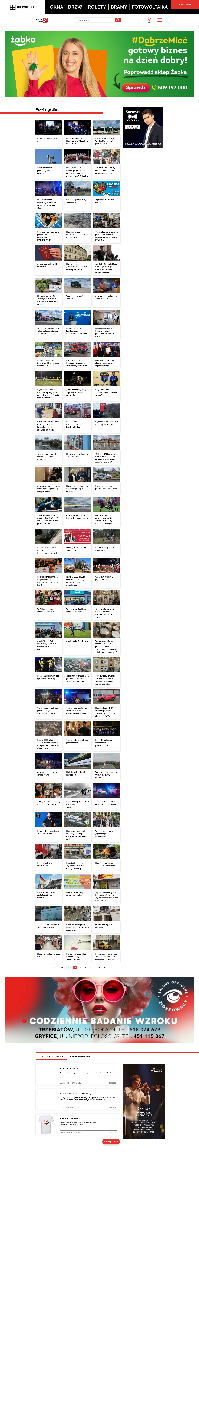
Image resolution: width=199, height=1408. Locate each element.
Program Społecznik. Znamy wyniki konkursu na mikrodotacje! (48, 363)
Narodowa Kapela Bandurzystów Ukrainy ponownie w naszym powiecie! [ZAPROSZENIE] (77, 171)
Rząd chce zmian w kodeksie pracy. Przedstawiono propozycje (77, 331)
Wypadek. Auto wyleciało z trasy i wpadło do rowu (106, 423)
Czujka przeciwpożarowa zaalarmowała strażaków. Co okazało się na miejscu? (77, 710)
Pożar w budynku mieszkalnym (44, 864)
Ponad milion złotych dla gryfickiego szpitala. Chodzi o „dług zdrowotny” (77, 866)
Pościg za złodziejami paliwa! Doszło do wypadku (106, 487)
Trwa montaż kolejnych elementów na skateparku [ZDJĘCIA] (48, 456)
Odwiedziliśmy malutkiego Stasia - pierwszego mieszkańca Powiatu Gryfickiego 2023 (106, 268)
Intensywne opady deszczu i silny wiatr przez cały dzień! (77, 804)
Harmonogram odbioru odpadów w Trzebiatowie (105, 864)
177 (103, 967)
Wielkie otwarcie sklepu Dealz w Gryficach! (76, 610)
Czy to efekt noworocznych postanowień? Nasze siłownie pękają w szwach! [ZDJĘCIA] (106, 235)
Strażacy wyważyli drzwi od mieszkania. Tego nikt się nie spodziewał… (48, 489)
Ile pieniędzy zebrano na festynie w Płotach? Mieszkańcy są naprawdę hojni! (47, 580)
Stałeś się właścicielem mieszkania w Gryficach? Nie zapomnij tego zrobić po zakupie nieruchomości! (48, 519)
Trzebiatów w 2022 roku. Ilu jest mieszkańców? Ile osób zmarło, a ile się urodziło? (77, 678)
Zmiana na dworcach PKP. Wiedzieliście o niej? (48, 925)
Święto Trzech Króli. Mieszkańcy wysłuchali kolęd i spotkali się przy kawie (46, 645)
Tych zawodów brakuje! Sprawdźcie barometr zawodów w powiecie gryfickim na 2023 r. (105, 679)
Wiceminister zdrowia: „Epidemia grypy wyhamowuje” (104, 833)
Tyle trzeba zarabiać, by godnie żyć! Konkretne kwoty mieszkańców (105, 170)
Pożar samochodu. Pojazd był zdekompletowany (48, 677)
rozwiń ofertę (185, 4)
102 (89, 967)
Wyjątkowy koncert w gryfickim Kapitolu (104, 578)
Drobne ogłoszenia (51, 1056)
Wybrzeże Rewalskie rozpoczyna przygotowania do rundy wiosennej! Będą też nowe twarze (48, 393)
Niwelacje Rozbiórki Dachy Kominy (75, 1093)
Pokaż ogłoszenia (111, 1141)
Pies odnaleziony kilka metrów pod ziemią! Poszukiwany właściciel (47, 550)
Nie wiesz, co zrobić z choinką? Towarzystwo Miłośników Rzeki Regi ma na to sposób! (48, 300)
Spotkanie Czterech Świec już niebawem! (77, 741)
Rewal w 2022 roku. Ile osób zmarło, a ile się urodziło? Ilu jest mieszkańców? (75, 580)
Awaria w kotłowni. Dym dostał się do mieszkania (105, 802)
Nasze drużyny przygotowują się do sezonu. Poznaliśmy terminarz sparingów (103, 519)
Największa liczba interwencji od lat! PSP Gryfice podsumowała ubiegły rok (46, 203)
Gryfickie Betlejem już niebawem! (104, 925)
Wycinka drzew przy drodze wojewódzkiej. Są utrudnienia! (106, 775)
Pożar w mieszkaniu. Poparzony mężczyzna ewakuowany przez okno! (76, 363)
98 (70, 967)
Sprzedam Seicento (69, 1068)
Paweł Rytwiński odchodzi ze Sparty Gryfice (48, 832)
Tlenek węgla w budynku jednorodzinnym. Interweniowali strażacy (47, 710)
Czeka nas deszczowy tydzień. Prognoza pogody (77, 516)
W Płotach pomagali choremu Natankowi (45, 610)
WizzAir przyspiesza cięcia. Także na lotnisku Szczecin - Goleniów (48, 331)
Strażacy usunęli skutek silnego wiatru (47, 773)
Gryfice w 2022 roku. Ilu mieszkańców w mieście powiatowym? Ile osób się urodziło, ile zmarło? (106, 457)
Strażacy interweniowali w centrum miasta (106, 297)
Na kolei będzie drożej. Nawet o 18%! (75, 773)
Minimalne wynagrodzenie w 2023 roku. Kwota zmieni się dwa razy (77, 927)
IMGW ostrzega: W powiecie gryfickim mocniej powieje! (48, 170)
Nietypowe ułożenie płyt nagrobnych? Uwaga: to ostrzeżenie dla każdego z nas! (77, 834)
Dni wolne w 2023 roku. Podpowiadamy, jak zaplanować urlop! (76, 956)
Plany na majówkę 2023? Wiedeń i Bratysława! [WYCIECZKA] (105, 141)
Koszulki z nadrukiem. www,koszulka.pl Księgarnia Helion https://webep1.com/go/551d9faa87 (78, 1123)
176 (98, 967)
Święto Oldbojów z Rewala (77, 641)
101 (84, 967)
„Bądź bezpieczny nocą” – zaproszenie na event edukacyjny (77, 392)
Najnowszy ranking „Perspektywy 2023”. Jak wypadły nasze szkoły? (76, 267)
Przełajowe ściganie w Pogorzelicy (104, 548)
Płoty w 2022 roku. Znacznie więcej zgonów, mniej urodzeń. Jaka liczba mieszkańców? (48, 744)
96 (62, 967)
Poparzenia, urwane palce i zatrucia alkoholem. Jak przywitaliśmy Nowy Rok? (106, 956)
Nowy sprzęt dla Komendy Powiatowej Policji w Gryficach (77, 489)
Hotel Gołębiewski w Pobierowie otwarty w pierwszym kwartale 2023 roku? (105, 332)
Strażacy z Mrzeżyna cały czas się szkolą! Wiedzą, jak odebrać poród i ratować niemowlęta (48, 425)
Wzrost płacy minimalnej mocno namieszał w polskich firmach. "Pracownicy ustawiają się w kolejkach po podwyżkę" (106, 646)
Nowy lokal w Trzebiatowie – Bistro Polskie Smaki (77, 455)
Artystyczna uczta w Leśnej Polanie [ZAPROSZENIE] (48, 802)
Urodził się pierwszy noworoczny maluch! (74, 893)
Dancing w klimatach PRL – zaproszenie (77, 548)
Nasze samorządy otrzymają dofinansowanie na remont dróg (77, 234)
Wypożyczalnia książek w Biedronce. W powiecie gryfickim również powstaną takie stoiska (106, 896)
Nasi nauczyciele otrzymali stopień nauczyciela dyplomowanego (106, 363)
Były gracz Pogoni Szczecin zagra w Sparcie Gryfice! (106, 392)
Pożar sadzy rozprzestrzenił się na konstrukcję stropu (75, 424)
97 (66, 967)
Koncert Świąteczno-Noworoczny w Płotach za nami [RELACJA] (77, 141)
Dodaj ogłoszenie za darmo (80, 1056)
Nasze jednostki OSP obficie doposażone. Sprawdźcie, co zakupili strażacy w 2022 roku (105, 711)
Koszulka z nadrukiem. (70, 1118)
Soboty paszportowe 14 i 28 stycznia (47, 265)
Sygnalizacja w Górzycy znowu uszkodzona (76, 201)
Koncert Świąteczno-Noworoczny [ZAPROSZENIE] (103, 743)
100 (79, 967)
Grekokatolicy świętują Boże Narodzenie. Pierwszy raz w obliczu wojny (104, 612)
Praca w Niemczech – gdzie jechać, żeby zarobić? (46, 895)
